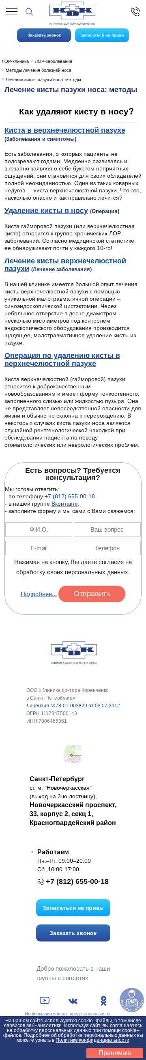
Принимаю (115, 1052)
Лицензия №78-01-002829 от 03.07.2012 (73, 706)
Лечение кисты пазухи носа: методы (43, 79)
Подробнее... (39, 593)
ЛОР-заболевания (53, 61)
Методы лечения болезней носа (38, 70)
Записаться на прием (102, 35)
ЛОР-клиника (15, 61)
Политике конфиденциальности (92, 1040)
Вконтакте (65, 503)
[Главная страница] (73, 652)
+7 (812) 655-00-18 (70, 496)
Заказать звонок (44, 35)
